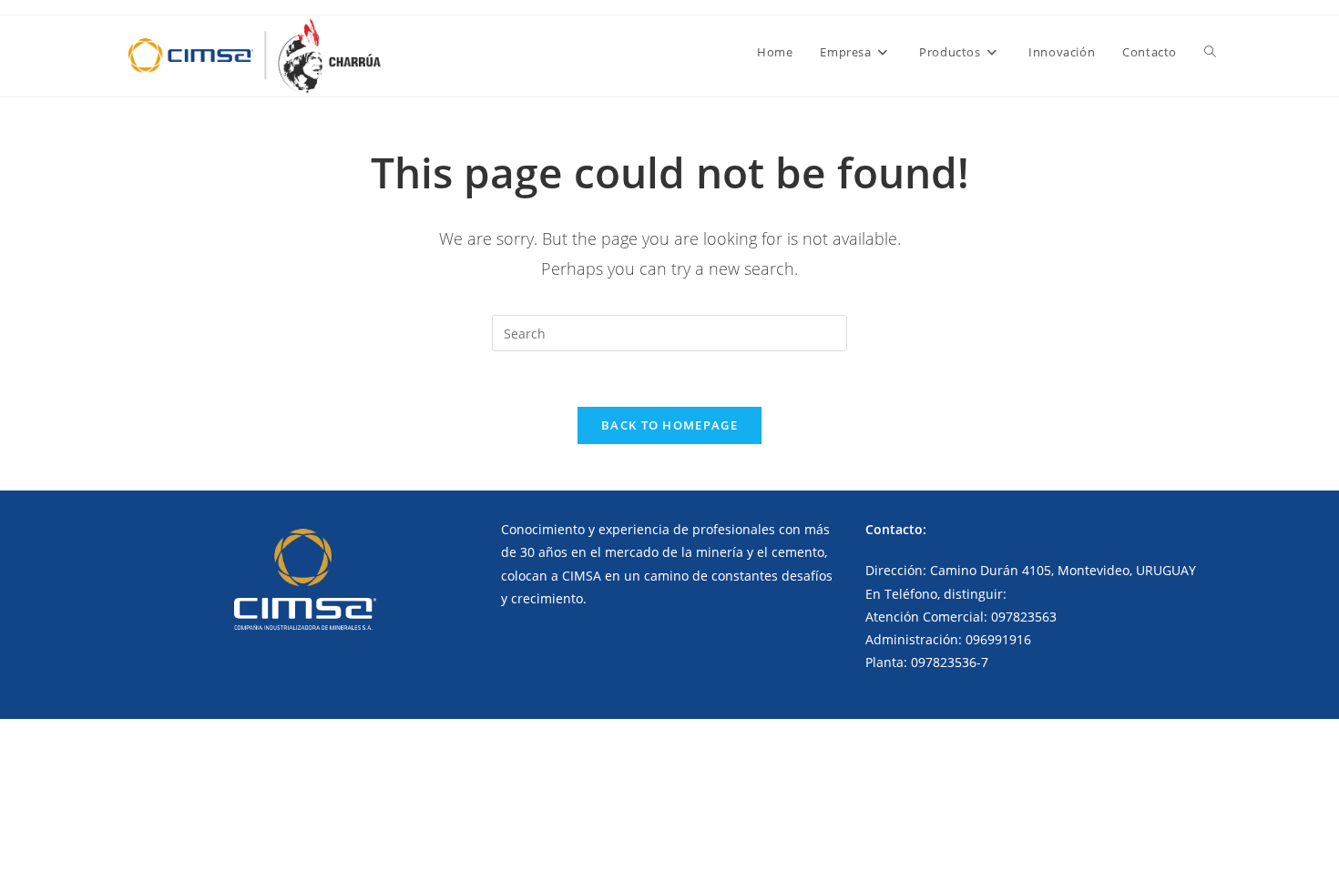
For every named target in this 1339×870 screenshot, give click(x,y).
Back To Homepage (669, 425)
